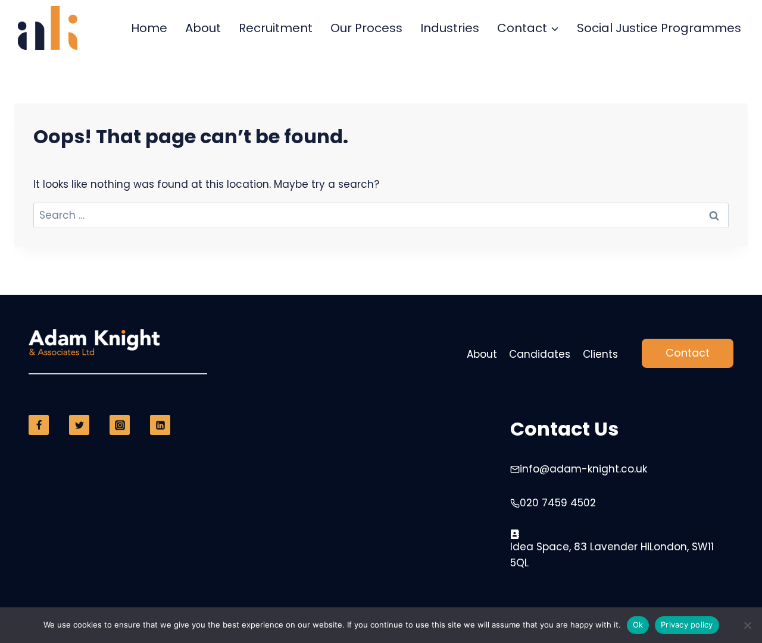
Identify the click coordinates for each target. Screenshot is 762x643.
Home (149, 28)
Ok (638, 624)
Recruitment (276, 28)
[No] (747, 625)
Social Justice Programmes (659, 28)
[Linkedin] (160, 425)
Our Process (366, 28)
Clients (600, 354)
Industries (449, 28)
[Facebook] (39, 425)
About (203, 28)
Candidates (539, 354)
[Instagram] (120, 425)
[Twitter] (79, 425)
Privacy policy (687, 624)
